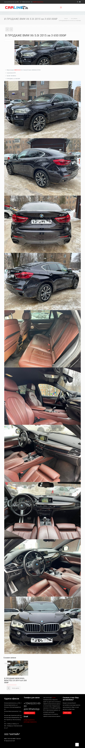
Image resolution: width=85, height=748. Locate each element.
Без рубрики (74, 18)
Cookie (53, 697)
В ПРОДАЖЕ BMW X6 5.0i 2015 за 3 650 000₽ (70, 20)
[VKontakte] (80, 2)
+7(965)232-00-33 (32, 705)
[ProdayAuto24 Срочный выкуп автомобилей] (16, 7)
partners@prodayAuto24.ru (30, 722)
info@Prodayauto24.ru (38, 1)
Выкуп (66, 18)
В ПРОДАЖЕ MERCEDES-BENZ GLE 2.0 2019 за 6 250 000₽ (15, 680)
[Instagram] (78, 2)
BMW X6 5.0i (17, 70)
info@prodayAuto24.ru (29, 719)
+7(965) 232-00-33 (25, 1)
